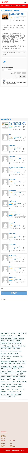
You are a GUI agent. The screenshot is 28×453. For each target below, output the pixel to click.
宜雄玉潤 (24, 381)
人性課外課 (19, 386)
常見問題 (3, 443)
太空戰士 (21, 366)
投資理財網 (12, 446)
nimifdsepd (12, 145)
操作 (13, 346)
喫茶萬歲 (3, 335)
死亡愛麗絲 (10, 353)
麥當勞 (16, 353)
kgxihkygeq (12, 201)
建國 (14, 379)
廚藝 (10, 396)
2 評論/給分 (22, 20)
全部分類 (7, 5)
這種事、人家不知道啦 (6, 338)
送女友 (11, 374)
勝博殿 (21, 374)
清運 (14, 348)
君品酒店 (19, 333)
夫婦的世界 (22, 376)
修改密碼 (3, 446)
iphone (8, 368)
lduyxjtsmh (12, 156)
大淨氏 (23, 346)
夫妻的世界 (15, 376)
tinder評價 (3, 346)
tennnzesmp (12, 212)
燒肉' (10, 363)
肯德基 (7, 386)
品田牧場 (13, 333)
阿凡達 (9, 391)
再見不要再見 (4, 343)
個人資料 (3, 445)
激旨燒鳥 (7, 333)
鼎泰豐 (24, 333)
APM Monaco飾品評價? (6, 356)
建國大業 (9, 379)
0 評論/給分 (22, 129)
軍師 (23, 389)
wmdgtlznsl (12, 179)
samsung (22, 379)
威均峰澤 (9, 384)
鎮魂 (10, 366)
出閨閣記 (15, 338)
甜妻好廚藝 (18, 341)
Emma (7, 80)
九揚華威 (3, 384)
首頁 (2, 5)
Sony (15, 335)
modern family (4, 396)
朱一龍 (16, 374)
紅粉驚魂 (13, 381)
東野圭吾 (14, 368)
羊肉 (19, 335)
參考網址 (7, 67)
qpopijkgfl (12, 222)
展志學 (18, 381)
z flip (20, 361)
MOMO (23, 363)
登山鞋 (2, 386)
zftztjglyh (11, 266)
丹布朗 (19, 368)
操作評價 (13, 386)
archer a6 (3, 389)
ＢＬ (14, 371)
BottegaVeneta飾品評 (18, 356)
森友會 (9, 348)
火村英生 (15, 366)
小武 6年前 (16, 17)
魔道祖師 (3, 368)
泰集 (2, 333)
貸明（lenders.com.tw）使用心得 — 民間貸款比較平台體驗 (17, 124)
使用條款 (3, 438)
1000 (12, 389)
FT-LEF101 (15, 391)
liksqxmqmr (12, 244)
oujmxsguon (12, 190)
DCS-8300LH (4, 351)
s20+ (8, 381)
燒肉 (14, 363)
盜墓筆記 (3, 376)
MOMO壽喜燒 (4, 366)
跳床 (21, 391)
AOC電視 (18, 346)
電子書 (24, 371)
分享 (11, 20)
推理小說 (19, 371)
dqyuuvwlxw (12, 277)
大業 (18, 379)
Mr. (10, 134)
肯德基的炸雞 (18, 394)
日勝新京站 (3, 348)
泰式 (2, 363)
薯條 (12, 394)
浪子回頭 (3, 341)
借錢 (11, 443)
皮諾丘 (8, 346)
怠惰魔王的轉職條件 (17, 384)
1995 (24, 361)
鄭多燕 (9, 371)
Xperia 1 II (21, 338)
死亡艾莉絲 (3, 353)
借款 (11, 445)
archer (8, 389)
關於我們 (3, 435)
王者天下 (9, 376)
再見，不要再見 (10, 341)
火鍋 (6, 363)
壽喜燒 (18, 363)
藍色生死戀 (9, 335)
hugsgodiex (12, 233)
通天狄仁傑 (17, 389)
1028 (20, 351)
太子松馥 (3, 394)
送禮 (2, 374)
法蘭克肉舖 (3, 371)
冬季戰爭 (11, 343)
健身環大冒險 (18, 343)
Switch (18, 348)
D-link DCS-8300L (13, 351)
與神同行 (3, 381)
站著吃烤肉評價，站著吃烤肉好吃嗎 (9, 361)
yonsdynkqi (12, 255)
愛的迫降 (3, 379)
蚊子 (14, 396)
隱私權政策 (3, 437)
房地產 (11, 5)
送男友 (6, 374)
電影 (8, 394)
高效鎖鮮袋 (3, 391)
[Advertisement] (14, 101)
